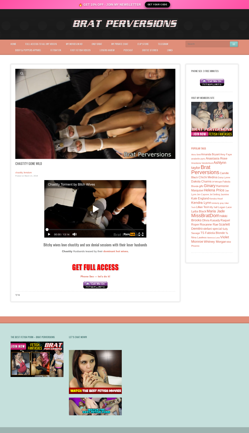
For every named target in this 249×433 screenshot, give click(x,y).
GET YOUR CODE (157, 4)
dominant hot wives (115, 251)
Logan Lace (225, 207)
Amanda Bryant (210, 154)
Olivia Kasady (211, 220)
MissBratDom (205, 215)
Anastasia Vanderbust (202, 163)
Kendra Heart (216, 198)
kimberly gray (218, 203)
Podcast (128, 50)
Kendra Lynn (201, 203)
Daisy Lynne (224, 177)
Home (13, 44)
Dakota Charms (201, 181)
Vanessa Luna (213, 237)
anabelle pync (198, 158)
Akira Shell (196, 154)
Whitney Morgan (215, 241)
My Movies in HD (74, 44)
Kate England (200, 198)
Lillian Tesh (202, 207)
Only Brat (97, 44)
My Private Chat (119, 44)
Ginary (209, 185)
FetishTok (55, 50)
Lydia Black (198, 211)
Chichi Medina (208, 177)
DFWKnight (217, 182)
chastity (19, 172)
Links (170, 50)
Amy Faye (226, 154)
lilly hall (213, 207)
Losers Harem (107, 50)
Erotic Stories (150, 50)
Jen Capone (203, 194)
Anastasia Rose (216, 158)
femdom (28, 172)
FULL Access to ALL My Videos (41, 44)
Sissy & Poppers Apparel (28, 50)
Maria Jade (216, 211)
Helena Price (214, 190)
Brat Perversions (205, 169)
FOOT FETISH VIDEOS (80, 50)
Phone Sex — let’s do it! (95, 276)
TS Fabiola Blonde (213, 232)
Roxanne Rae (209, 224)
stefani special (212, 228)
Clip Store (143, 44)
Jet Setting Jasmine (219, 194)
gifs (201, 186)
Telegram (163, 44)
